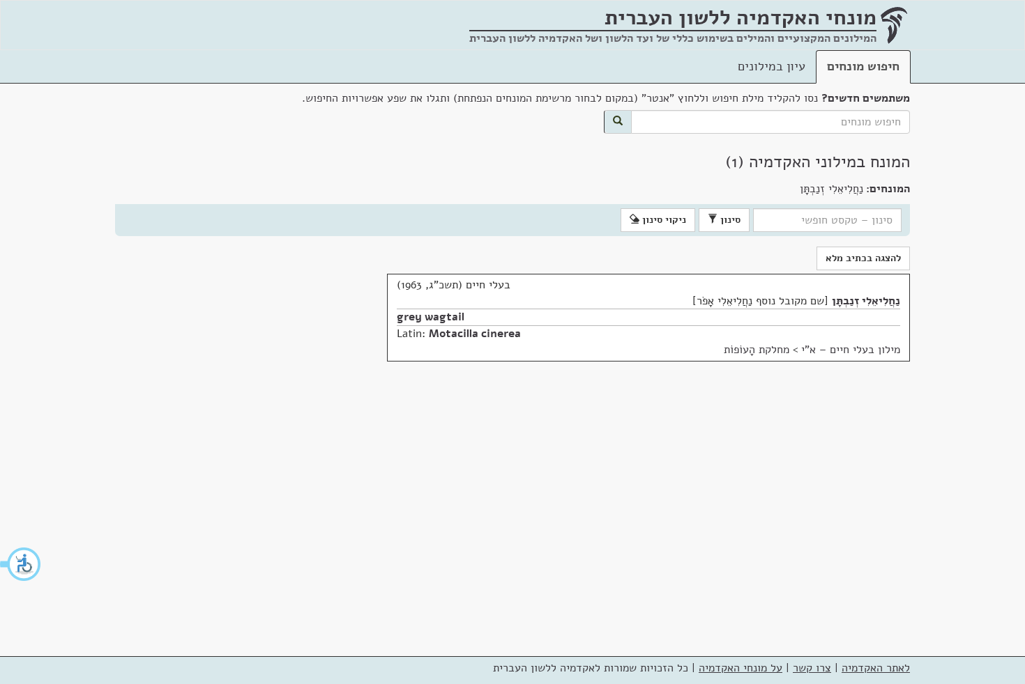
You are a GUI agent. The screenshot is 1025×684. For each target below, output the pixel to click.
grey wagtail (430, 317)
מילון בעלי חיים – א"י (850, 349)
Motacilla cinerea (475, 333)
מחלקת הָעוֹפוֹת (756, 349)
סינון (729, 219)
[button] (21, 564)
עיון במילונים (771, 66)
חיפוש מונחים (863, 66)
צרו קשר (812, 668)
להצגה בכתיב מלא (863, 258)
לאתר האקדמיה (876, 668)
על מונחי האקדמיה (740, 668)
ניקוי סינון (662, 219)
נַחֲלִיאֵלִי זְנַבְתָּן (866, 301)
